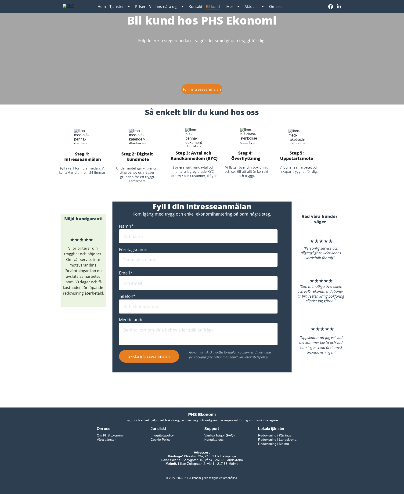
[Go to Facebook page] (332, 6)
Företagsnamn (133, 249)
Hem (101, 6)
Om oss (275, 6)
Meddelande (131, 319)
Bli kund (213, 6)
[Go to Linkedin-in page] (339, 6)
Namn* (126, 226)
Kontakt (195, 6)
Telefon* (127, 296)
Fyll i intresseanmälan (202, 89)
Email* (125, 273)
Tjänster (116, 6)
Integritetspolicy (256, 357)
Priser (140, 6)
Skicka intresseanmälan (149, 356)
